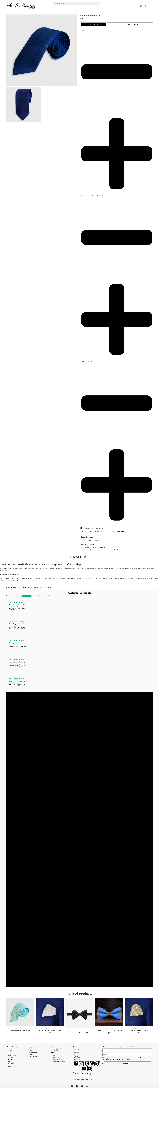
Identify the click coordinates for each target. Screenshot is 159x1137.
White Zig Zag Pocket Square (50, 1030)
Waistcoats (88, 8)
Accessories (107, 8)
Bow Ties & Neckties (44, 587)
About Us (76, 1049)
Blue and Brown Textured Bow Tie (109, 1030)
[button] (79, 766)
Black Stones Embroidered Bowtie (79, 1033)
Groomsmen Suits (57, 1050)
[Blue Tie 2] (23, 104)
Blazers (61, 8)
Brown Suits (11, 1066)
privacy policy (128, 1059)
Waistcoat (10, 1057)
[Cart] (145, 6)
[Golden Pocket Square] (139, 1012)
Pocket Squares (34, 1056)
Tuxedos (45, 8)
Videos (76, 1056)
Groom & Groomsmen (74, 8)
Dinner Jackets (12, 1055)
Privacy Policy (78, 1059)
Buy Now (93, 24)
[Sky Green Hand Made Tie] (20, 1012)
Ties (31, 1054)
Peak (31, 1049)
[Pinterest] (87, 1063)
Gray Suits (10, 1065)
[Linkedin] (84, 1068)
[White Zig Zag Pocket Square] (50, 1012)
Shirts (97, 8)
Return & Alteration (58, 1059)
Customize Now (130, 24)
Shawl (31, 1050)
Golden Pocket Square (139, 1030)
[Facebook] (76, 1063)
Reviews (76, 1052)
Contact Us (56, 1057)
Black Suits (10, 1063)
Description (80, 557)
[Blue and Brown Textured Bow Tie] (109, 1012)
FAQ (54, 1055)
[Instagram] (81, 1063)
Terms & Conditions (79, 1058)
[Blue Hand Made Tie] (41, 50)
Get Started (77, 1051)
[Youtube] (89, 1068)
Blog (75, 1054)
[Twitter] (92, 1063)
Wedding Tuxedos (57, 1049)
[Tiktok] (97, 1063)
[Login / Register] (141, 6)
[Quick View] (19, 1024)
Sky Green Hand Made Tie (20, 1030)
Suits (53, 8)
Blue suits (10, 1061)
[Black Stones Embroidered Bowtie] (79, 1013)
